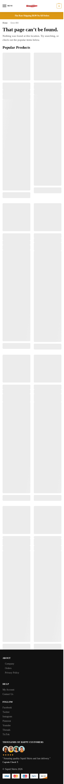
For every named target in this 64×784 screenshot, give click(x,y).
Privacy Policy (12, 672)
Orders (8, 668)
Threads (6, 730)
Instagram (7, 716)
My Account (8, 689)
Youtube (7, 725)
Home (5, 23)
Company (9, 663)
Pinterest (7, 721)
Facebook (7, 707)
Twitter (6, 712)
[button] (58, 6)
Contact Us (8, 694)
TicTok (6, 734)
